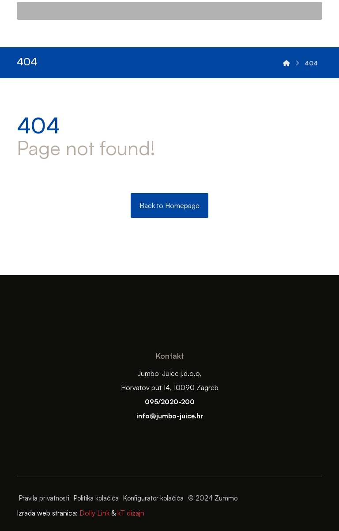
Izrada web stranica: (47, 512)
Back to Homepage (169, 205)
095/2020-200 (170, 402)
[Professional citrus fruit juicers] (286, 63)
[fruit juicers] (43, 34)
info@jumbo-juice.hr (169, 416)
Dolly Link (93, 512)
